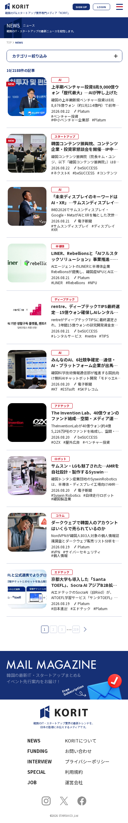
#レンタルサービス (66, 336)
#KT (54, 389)
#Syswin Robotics (65, 495)
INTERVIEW (39, 761)
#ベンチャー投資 (64, 116)
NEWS (33, 740)
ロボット (60, 459)
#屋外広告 (71, 442)
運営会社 (74, 782)
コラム (60, 515)
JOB (32, 782)
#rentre (90, 336)
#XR (54, 229)
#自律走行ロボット (98, 495)
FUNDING (37, 751)
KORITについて (80, 740)
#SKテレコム (88, 389)
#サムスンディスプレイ (70, 226)
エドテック (61, 572)
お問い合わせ (78, 751)
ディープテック (64, 299)
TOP (9, 42)
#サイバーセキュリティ (82, 552)
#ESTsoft (67, 389)
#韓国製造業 (61, 499)
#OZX (55, 442)
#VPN (55, 552)
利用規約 (74, 772)
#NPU (92, 282)
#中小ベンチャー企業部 (70, 120)
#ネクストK (60, 173)
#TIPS (104, 336)
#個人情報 (59, 555)
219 (76, 629)
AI (60, 80)
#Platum (99, 120)
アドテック (61, 405)
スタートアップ (64, 136)
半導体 (60, 246)
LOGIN (101, 7)
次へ (84, 629)
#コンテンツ (107, 173)
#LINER (57, 282)
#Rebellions (75, 282)
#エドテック (80, 608)
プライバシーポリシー (87, 761)
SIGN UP (81, 7)
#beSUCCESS (83, 173)
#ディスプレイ (103, 226)
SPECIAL (36, 772)
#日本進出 (59, 608)
